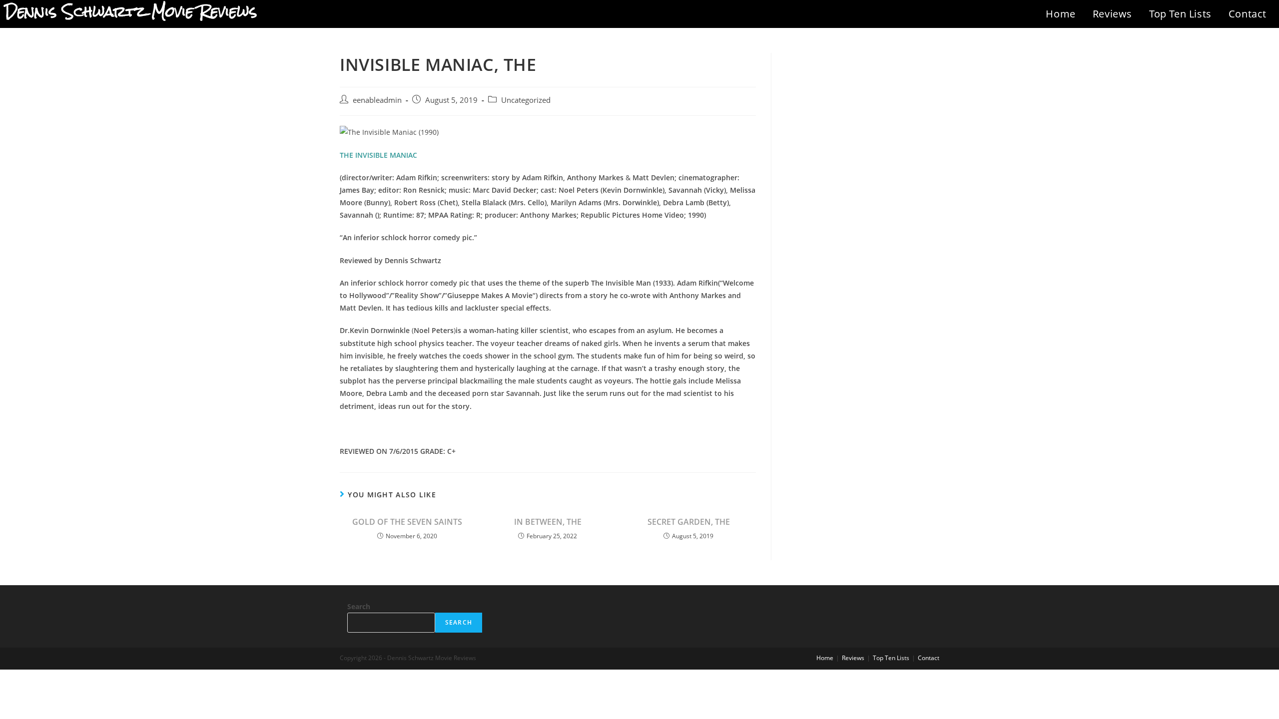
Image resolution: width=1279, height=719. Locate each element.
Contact (1248, 13)
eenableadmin (377, 100)
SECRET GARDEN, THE (688, 521)
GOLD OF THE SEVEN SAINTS (407, 521)
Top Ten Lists (1180, 13)
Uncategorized (526, 100)
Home (1060, 13)
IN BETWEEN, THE (548, 521)
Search (358, 606)
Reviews (1112, 13)
